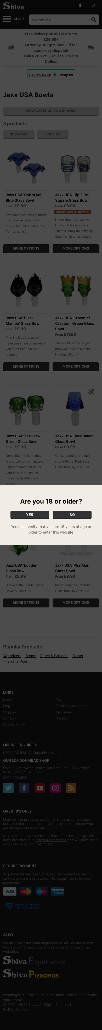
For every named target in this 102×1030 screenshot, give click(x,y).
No (72, 515)
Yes (29, 515)
